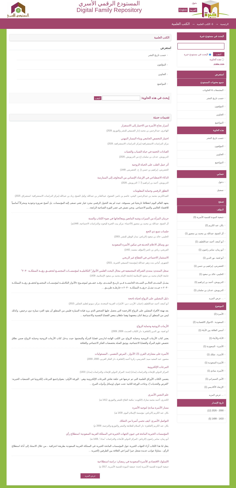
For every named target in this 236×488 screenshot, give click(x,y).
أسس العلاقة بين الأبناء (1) (211, 330)
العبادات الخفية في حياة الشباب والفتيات (146, 151)
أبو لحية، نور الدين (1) (213, 258)
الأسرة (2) (219, 314)
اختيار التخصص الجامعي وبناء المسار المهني (145, 138)
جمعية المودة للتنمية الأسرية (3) (208, 217)
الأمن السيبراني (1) (214, 379)
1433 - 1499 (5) (216, 418)
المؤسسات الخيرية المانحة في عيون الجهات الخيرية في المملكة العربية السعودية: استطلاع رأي (117, 433)
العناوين (162, 74)
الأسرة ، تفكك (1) (215, 354)
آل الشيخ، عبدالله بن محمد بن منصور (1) (204, 233)
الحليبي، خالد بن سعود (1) (211, 274)
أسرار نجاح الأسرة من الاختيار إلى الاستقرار (145, 125)
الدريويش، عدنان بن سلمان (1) (209, 290)
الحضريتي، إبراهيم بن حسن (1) (209, 266)
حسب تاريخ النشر (157, 55)
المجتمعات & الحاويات (213, 90)
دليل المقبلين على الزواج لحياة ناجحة (148, 298)
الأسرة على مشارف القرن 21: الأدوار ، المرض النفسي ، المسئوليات (132, 353)
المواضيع (161, 84)
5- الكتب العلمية (205, 24)
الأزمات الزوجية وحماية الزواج (153, 326)
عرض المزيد (90, 476)
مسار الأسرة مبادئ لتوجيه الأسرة (150, 407)
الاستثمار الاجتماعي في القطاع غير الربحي (145, 257)
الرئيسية (224, 24)
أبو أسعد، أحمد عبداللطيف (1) (209, 241)
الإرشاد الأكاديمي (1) (214, 387)
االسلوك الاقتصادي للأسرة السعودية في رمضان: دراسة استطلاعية (133, 461)
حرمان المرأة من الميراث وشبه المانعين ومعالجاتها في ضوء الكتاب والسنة (128, 218)
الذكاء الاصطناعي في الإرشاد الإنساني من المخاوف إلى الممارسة (133, 177)
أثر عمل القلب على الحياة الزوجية (150, 164)
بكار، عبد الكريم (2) (214, 225)
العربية (193, 10)
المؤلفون (161, 64)
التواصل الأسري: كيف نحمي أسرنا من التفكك (144, 420)
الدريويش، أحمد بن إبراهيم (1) (209, 282)
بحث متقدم (219, 63)
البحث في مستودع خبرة (196, 54)
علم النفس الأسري (158, 394)
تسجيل (220, 190)
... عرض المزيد (216, 298)
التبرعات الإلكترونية (158, 366)
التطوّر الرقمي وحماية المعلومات (151, 190)
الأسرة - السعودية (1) (213, 346)
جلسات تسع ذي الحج (157, 231)
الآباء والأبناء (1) (216, 338)
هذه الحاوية (215, 59)
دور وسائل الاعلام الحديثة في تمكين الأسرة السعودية (140, 244)
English (183, 10)
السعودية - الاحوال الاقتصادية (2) (208, 322)
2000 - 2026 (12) (215, 410)
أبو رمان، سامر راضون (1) (211, 249)
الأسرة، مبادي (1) (215, 370)
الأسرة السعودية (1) (214, 362)
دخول (194, 3)
